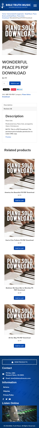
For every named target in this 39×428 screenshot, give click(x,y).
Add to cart (15, 83)
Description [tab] (8, 105)
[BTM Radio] (19, 414)
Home (4, 14)
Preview (8, 137)
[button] (33, 24)
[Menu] (35, 5)
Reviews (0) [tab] (8, 109)
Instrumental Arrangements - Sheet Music (19, 14)
